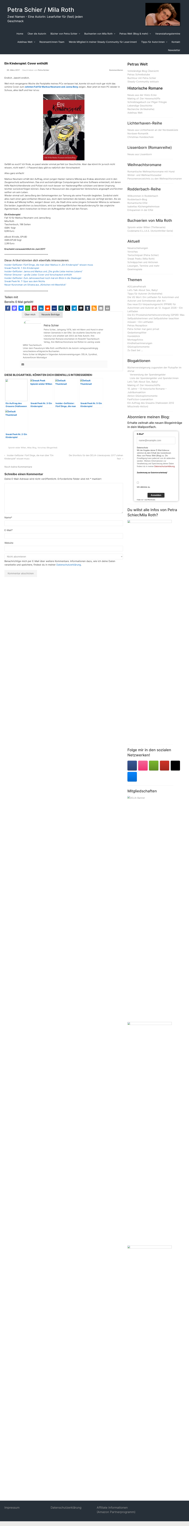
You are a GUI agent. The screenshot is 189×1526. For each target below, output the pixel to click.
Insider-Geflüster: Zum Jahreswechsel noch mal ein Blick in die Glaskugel (42, 278)
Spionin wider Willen (17, 448)
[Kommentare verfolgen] (36, 467)
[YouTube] (164, 766)
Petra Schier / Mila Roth (40, 9)
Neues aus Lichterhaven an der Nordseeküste (152, 129)
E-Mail (8, 530)
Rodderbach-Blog (137, 199)
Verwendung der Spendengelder (148, 374)
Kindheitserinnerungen (139, 343)
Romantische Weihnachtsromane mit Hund (151, 171)
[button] (7, 308)
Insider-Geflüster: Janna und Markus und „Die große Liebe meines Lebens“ (43, 271)
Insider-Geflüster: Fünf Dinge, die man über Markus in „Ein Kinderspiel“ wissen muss (48, 264)
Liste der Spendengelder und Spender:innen (154, 378)
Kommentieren (116, 70)
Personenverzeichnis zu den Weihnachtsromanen (154, 178)
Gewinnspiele (134, 269)
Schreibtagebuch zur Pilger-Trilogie (147, 102)
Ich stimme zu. (143, 487)
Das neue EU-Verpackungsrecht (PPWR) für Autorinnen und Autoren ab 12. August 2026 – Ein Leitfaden (155, 308)
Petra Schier (43, 70)
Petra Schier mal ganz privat (143, 329)
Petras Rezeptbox (137, 325)
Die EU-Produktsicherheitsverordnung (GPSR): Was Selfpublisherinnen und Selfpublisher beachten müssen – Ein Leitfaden (155, 318)
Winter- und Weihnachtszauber (144, 175)
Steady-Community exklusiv (143, 81)
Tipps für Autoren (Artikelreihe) (144, 293)
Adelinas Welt (134, 112)
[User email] (22, 364)
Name (8, 517)
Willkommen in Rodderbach (142, 195)
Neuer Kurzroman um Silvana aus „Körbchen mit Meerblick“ (35, 284)
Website (8, 542)
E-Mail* (140, 434)
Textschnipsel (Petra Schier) (143, 255)
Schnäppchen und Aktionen (142, 262)
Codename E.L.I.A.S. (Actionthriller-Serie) (150, 230)
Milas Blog (31, 448)
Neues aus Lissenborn (139, 154)
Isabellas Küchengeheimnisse (143, 206)
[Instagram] (143, 766)
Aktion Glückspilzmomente (142, 395)
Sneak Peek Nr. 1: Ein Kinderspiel (21, 268)
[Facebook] (132, 766)
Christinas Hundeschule (140, 137)
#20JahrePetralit (136, 286)
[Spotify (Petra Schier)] (153, 766)
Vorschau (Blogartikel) (47, 448)
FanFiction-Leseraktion (140, 399)
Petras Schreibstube (138, 74)
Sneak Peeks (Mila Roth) (141, 258)
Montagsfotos (135, 339)
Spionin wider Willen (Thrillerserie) (146, 227)
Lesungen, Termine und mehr (143, 265)
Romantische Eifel (137, 202)
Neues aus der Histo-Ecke (142, 94)
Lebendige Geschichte (139, 105)
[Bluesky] (132, 777)
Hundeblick (133, 336)
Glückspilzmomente (138, 346)
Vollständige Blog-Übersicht (143, 70)
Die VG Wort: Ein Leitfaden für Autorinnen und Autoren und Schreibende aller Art (153, 299)
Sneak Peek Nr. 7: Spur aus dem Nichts (24, 281)
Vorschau (132, 251)
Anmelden (156, 495)
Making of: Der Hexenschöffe (143, 98)
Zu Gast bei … (135, 350)
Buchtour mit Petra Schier (141, 78)
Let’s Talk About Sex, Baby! (142, 290)
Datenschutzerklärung (68, 564)
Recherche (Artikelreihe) (140, 109)
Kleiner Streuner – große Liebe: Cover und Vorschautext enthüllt (38, 274)
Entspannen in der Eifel (140, 210)
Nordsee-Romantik (137, 133)
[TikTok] (175, 766)
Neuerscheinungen (137, 248)
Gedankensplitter (136, 332)
